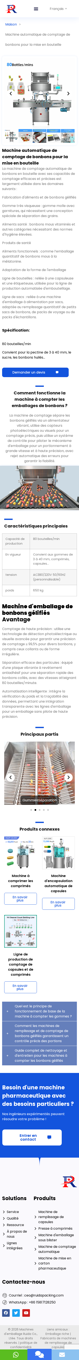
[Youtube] (26, 1248)
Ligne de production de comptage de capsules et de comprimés (20, 899)
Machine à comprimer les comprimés (20, 815)
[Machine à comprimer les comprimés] (20, 787)
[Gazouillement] (16, 1248)
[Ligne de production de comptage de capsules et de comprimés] (20, 865)
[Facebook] (6, 1248)
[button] (36, 8)
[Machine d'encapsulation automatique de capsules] (58, 787)
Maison (11, 24)
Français (57, 8)
